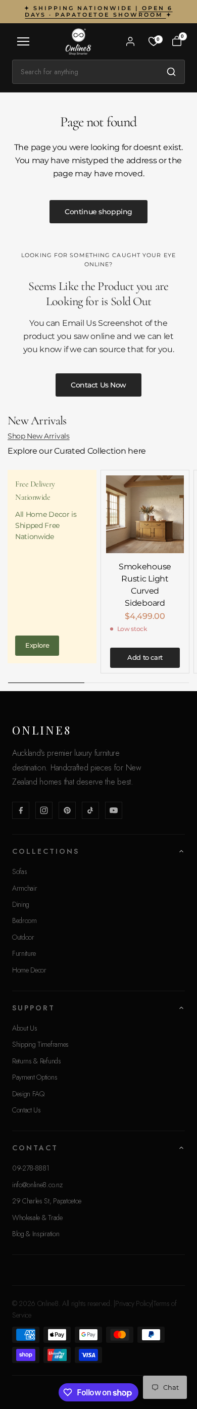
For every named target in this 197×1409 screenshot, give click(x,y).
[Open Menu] (23, 41)
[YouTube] (113, 810)
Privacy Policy (133, 1303)
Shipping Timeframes (40, 1044)
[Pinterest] (67, 810)
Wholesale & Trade (37, 1217)
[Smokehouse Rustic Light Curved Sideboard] (145, 514)
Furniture (24, 953)
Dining (20, 904)
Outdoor (23, 937)
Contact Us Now (98, 385)
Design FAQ (28, 1094)
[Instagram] (44, 810)
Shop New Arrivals (39, 436)
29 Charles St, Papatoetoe (46, 1201)
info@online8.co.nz (37, 1185)
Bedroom (24, 920)
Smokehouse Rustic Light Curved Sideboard (145, 585)
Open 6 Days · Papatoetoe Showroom (98, 11)
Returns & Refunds (36, 1061)
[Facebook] (20, 810)
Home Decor (29, 970)
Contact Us (26, 1110)
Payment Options (34, 1077)
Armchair (24, 888)
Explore (37, 645)
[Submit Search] (171, 72)
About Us (24, 1028)
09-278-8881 (30, 1168)
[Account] (130, 41)
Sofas (19, 871)
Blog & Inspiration (35, 1234)
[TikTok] (90, 810)
